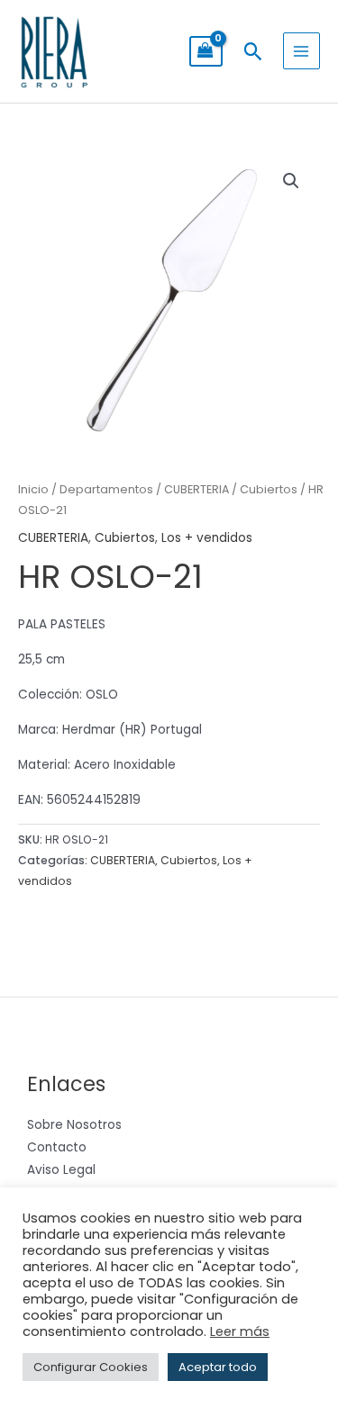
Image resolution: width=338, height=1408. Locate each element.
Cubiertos (268, 489)
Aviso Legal (61, 1169)
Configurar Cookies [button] (90, 1367)
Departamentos (106, 489)
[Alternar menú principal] (301, 50)
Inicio (33, 489)
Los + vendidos (206, 537)
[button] (253, 51)
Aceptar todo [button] (217, 1367)
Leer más (239, 1331)
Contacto (57, 1147)
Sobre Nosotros (74, 1124)
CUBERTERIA (196, 489)
